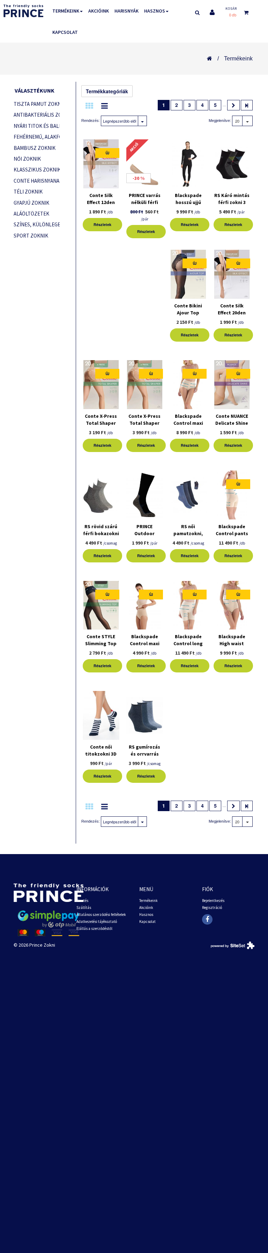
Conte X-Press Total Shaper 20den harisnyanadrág (101, 426)
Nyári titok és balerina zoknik (37, 126)
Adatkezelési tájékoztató (96, 921)
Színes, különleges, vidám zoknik (37, 224)
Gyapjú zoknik (31, 202)
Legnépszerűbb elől (119, 121)
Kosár (231, 8)
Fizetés (82, 900)
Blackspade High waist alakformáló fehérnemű (231, 647)
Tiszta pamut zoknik (37, 104)
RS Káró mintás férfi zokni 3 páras (232, 202)
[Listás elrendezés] (104, 106)
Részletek (102, 224)
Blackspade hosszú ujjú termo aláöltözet (188, 205)
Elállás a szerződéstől (94, 928)
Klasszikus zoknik (37, 169)
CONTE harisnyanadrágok (37, 180)
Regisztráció (212, 907)
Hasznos (154, 11)
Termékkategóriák (107, 91)
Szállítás (83, 907)
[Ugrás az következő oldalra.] (233, 105)
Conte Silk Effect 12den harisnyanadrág (101, 202)
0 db (232, 14)
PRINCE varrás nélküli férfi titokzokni (145, 202)
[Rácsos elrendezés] (89, 106)
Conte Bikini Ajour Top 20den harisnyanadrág (188, 316)
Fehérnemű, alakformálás (37, 136)
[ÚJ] (101, 165)
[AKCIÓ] (144, 165)
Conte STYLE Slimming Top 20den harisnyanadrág (101, 647)
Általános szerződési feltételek (101, 914)
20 (237, 121)
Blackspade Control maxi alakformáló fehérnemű (144, 647)
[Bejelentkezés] (212, 12)
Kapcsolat (65, 32)
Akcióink (98, 11)
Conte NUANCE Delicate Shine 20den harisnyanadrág (232, 426)
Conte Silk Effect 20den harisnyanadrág (232, 313)
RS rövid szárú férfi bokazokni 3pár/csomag (101, 533)
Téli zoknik (28, 191)
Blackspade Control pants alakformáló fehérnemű (232, 537)
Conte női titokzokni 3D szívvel (101, 754)
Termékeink (65, 11)
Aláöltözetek (31, 213)
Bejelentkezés (213, 900)
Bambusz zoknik (34, 148)
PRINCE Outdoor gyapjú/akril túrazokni (144, 537)
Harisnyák (126, 11)
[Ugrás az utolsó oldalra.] (247, 105)
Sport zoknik (31, 235)
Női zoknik (27, 158)
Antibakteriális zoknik (37, 114)
